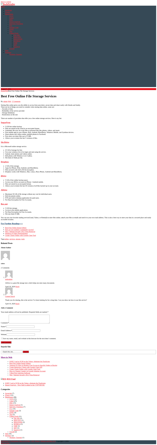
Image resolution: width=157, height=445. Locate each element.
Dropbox (5, 162)
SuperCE (17, 47)
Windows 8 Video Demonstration (16, 233)
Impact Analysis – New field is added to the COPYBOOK (25, 385)
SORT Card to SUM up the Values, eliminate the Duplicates (29, 361)
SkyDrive (5, 142)
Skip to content (6, 2)
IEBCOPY (17, 37)
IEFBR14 (17, 41)
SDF (15, 45)
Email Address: (6, 330)
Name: (3, 326)
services (12, 239)
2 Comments (16, 101)
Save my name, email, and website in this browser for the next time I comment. (29, 338)
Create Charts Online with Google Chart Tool (20, 235)
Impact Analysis (14, 22)
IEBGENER (18, 39)
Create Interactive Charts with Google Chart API (25, 367)
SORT (11, 29)
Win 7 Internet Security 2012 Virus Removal (20, 231)
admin (5, 101)
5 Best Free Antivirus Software (19, 373)
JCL (10, 25)
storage (18, 239)
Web (6, 50)
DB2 (11, 20)
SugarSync (5, 122)
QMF (15, 43)
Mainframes (9, 14)
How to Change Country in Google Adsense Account (27, 371)
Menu (3, 6)
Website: (4, 334)
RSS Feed (11, 379)
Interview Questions (16, 24)
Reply (17, 287)
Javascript (8, 10)
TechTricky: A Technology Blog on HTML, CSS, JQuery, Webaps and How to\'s (28, 441)
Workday (8, 52)
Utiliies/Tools (13, 33)
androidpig (8, 279)
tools (23, 239)
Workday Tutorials (15, 54)
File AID (17, 35)
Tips (10, 31)
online (6, 239)
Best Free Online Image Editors (15, 228)
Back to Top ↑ (5, 443)
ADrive (4, 190)
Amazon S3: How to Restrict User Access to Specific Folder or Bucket (33, 365)
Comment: (5, 323)
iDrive (3, 176)
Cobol (11, 18)
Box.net (4, 204)
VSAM (11, 49)
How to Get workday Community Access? (19, 230)
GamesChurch (10, 296)
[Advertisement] (78, 72)
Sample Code (13, 27)
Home (3, 91)
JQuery (7, 12)
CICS (11, 16)
